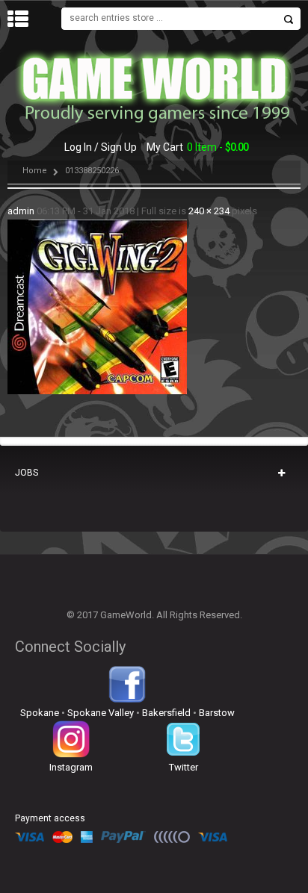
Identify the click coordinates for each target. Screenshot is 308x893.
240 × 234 (209, 211)
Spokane (39, 712)
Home (34, 170)
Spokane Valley (100, 712)
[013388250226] (97, 226)
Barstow (217, 712)
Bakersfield (166, 712)
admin (20, 211)
